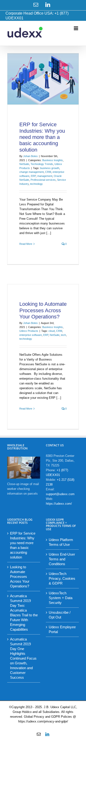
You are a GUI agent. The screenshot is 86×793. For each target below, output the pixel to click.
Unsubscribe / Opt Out (59, 614)
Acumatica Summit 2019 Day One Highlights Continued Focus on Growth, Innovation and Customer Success (23, 658)
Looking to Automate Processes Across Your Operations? (43, 310)
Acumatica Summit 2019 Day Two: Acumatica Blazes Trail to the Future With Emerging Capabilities (24, 612)
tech (63, 335)
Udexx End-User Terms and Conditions (62, 559)
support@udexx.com (60, 494)
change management (31, 171)
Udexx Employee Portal (62, 629)
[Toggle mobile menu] (76, 28)
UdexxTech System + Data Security (60, 598)
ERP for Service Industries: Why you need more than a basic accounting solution (42, 137)
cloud (51, 330)
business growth (49, 168)
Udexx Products (28, 330)
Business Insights (52, 160)
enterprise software (30, 335)
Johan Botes (30, 156)
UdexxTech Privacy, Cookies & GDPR (62, 578)
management (44, 176)
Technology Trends (42, 164)
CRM (48, 171)
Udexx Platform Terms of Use (61, 542)
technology (36, 183)
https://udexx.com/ (59, 503)
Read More (25, 243)
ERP (33, 176)
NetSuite (24, 164)
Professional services (43, 179)
